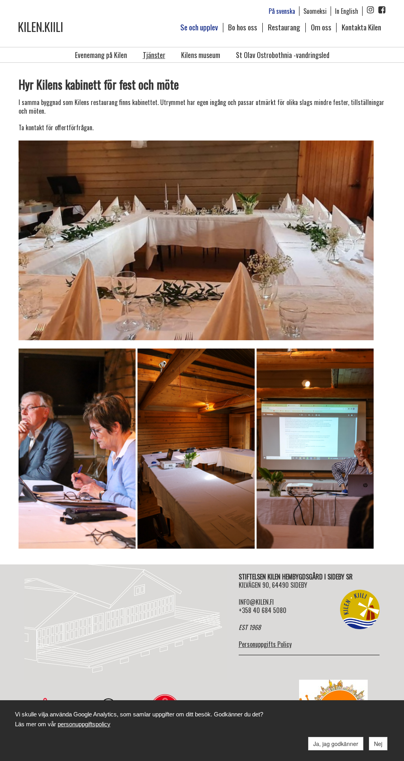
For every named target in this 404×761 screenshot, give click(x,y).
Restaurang (284, 27)
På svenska (282, 11)
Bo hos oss (242, 27)
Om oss (321, 27)
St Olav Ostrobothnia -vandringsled (282, 55)
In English (346, 11)
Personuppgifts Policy (265, 644)
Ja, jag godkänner (335, 744)
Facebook (381, 10)
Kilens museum (200, 55)
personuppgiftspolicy (84, 724)
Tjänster (154, 55)
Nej (378, 744)
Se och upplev (199, 27)
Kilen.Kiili (40, 27)
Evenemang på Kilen (101, 55)
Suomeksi (315, 11)
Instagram (370, 10)
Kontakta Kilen (361, 27)
